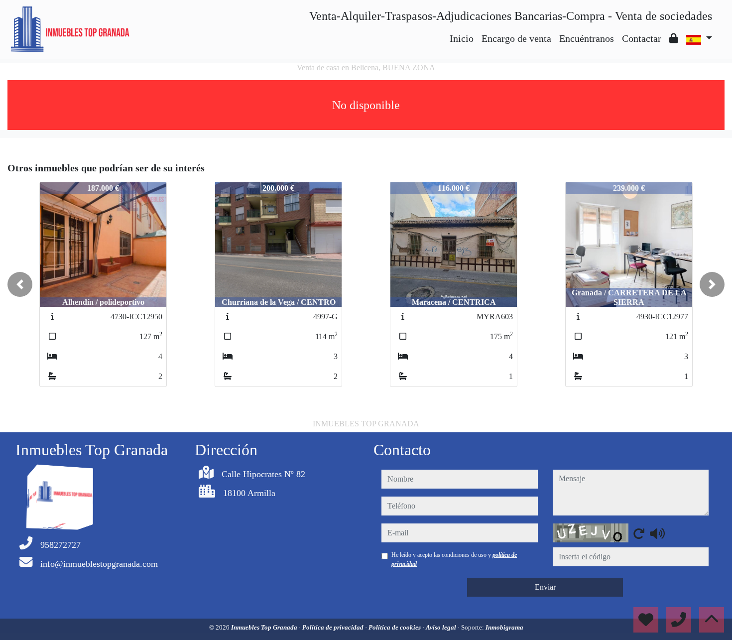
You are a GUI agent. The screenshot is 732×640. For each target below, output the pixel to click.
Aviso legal (442, 627)
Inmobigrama (504, 627)
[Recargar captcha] (638, 533)
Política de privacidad (333, 627)
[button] (19, 284)
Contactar (641, 38)
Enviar (545, 587)
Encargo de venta (516, 38)
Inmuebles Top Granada (265, 627)
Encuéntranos (586, 38)
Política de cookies (395, 627)
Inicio (462, 38)
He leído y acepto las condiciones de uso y (454, 559)
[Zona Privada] (673, 38)
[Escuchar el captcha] (657, 533)
